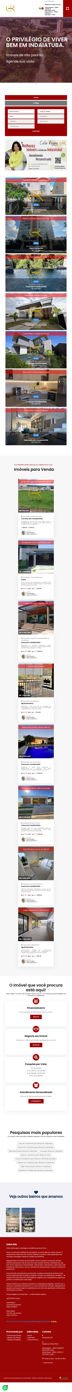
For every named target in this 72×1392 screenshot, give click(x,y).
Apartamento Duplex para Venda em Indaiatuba (35, 1170)
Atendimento (36, 1101)
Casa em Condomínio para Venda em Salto (35, 1155)
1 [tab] (36, 84)
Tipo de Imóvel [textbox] (13, 111)
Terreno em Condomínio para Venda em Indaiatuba (35, 1147)
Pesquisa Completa (14, 1340)
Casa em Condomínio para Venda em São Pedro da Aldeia (36, 1159)
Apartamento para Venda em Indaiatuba (23, 1151)
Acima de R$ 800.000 (36, 1076)
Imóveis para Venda (14, 1335)
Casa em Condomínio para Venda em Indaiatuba (35, 1143)
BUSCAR (37, 131)
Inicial (29, 1335)
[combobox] (21, 111)
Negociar (36, 1045)
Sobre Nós (31, 1338)
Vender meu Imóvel (14, 1338)
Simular (36, 1017)
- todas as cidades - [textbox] (45, 111)
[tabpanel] (36, 50)
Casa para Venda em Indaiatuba (51, 1151)
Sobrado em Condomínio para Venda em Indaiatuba (36, 1163)
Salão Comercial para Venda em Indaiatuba (36, 1166)
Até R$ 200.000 (36, 1068)
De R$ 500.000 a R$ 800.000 (36, 1073)
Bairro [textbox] (11, 116)
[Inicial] (20, 8)
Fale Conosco (48, 1363)
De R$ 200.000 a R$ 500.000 (36, 1071)
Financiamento (32, 1340)
